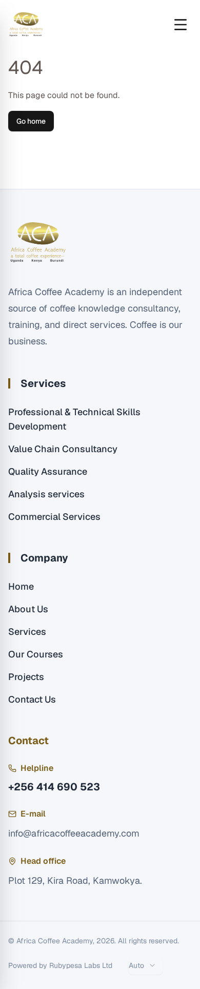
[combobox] (146, 965)
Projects (26, 677)
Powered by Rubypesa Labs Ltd (60, 965)
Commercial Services (54, 516)
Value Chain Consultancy (62, 449)
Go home (31, 121)
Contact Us (32, 699)
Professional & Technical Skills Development (74, 419)
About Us (28, 609)
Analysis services (46, 494)
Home (21, 586)
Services (27, 631)
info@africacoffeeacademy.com (73, 833)
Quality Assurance (47, 471)
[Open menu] (180, 24)
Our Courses (35, 654)
